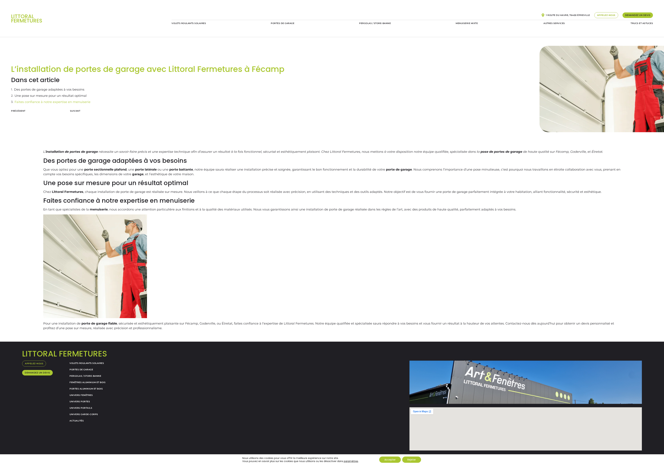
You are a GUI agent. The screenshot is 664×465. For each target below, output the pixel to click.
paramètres (351, 461)
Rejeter (411, 459)
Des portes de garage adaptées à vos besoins (49, 89)
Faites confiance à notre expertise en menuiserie (52, 102)
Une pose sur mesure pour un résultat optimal (51, 96)
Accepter (390, 459)
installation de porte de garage (330, 209)
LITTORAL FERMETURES (26, 18)
